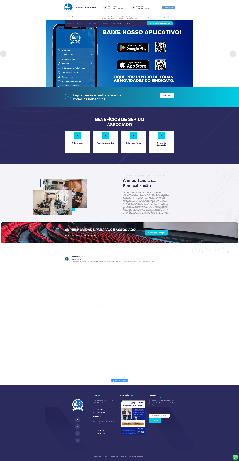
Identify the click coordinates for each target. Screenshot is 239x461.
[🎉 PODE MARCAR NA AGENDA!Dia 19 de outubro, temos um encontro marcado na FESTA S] (82, 321)
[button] (174, 143)
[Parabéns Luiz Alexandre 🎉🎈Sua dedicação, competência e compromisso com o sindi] (157, 283)
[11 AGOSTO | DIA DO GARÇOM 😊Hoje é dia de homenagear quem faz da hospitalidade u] (119, 321)
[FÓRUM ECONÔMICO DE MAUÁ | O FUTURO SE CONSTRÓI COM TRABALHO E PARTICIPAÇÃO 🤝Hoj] (119, 358)
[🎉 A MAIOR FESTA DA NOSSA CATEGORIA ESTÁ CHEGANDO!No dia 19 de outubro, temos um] (119, 283)
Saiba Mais (167, 95)
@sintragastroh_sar (77, 259)
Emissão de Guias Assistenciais (159, 23)
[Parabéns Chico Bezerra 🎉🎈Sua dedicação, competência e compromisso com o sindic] (82, 283)
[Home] (68, 7)
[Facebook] (77, 419)
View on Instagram (120, 381)
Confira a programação (156, 233)
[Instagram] (77, 426)
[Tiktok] (77, 440)
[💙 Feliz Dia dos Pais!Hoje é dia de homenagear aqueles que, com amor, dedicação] (82, 358)
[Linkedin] (77, 433)
